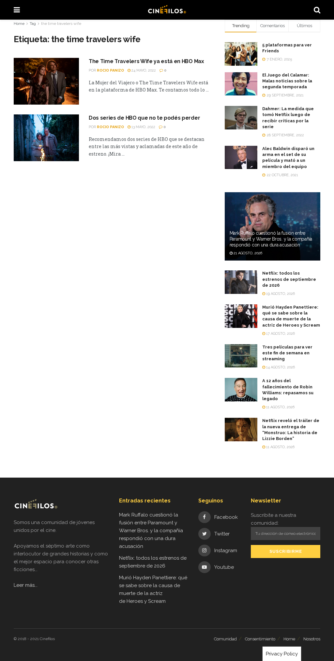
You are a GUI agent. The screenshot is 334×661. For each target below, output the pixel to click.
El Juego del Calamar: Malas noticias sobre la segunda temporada (287, 81)
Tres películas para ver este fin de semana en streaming (287, 353)
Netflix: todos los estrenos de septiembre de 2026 (289, 279)
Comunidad (225, 638)
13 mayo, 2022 (142, 127)
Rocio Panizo (110, 70)
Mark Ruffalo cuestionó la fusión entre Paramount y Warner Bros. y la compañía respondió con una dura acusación (271, 238)
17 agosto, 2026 (280, 333)
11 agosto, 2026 (280, 407)
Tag (33, 23)
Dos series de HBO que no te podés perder (144, 118)
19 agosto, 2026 (280, 294)
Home (19, 23)
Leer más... (26, 585)
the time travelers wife (61, 23)
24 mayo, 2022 (143, 70)
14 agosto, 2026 (280, 367)
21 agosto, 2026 (247, 253)
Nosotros (311, 638)
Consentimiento (260, 638)
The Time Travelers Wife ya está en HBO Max (146, 61)
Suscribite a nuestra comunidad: (273, 519)
